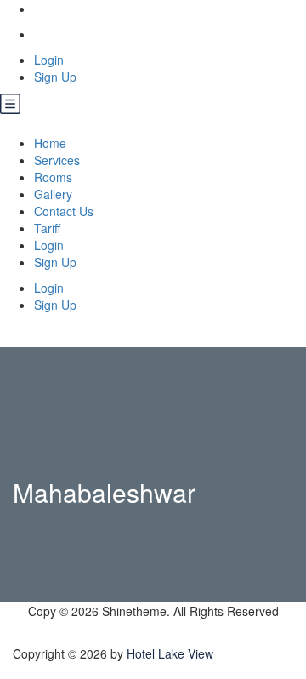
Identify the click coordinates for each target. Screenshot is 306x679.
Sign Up (55, 76)
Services (57, 159)
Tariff (47, 228)
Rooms (53, 176)
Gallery (53, 194)
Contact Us (64, 211)
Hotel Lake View (170, 653)
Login (49, 59)
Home (50, 142)
